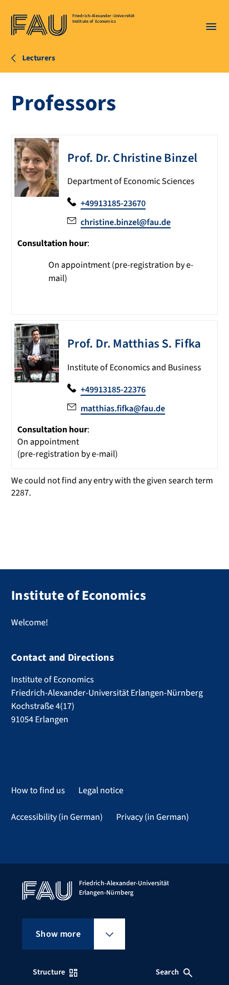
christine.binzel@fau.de (126, 222)
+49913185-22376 (113, 390)
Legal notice (100, 790)
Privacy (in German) (152, 817)
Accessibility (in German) (57, 817)
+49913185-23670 (113, 203)
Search (167, 972)
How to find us (38, 790)
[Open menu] (211, 26)
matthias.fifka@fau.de (123, 408)
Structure (49, 972)
